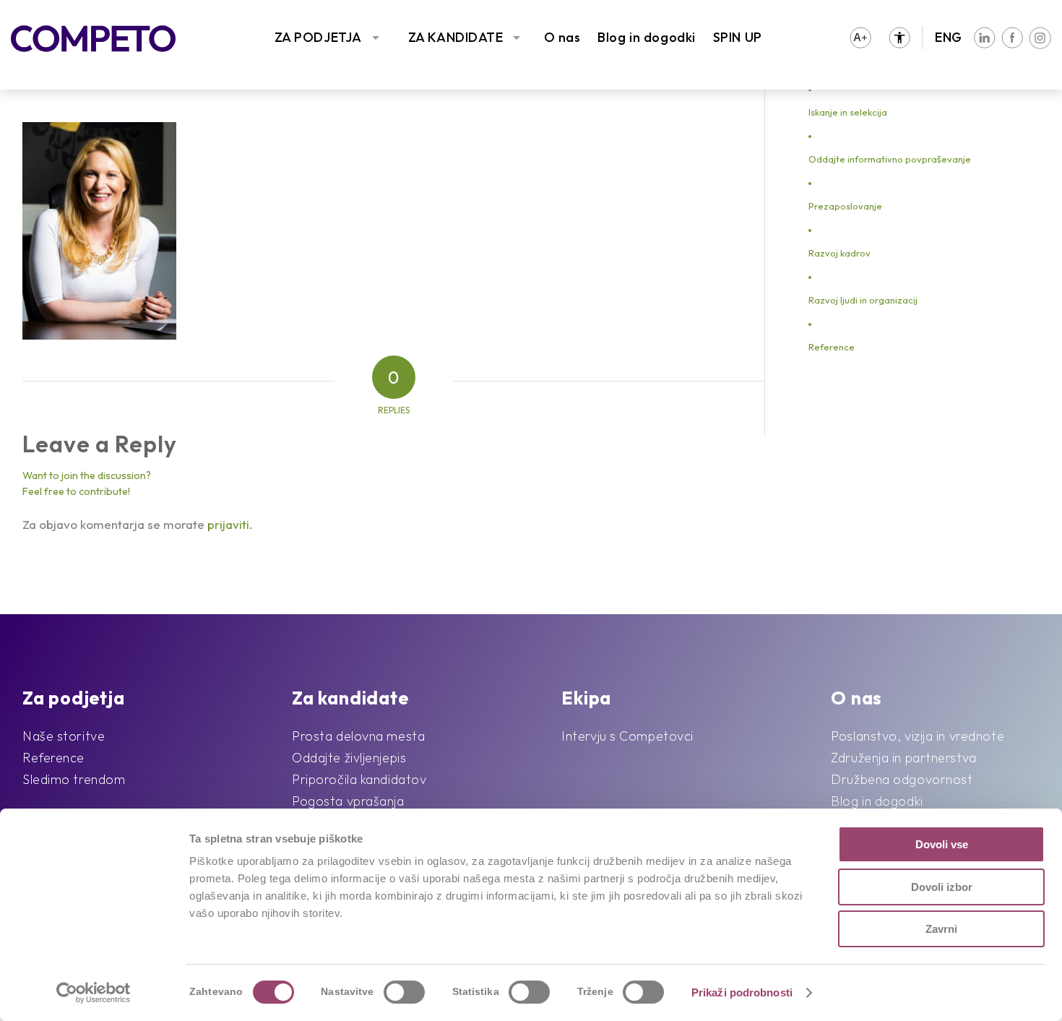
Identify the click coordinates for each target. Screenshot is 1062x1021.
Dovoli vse (941, 844)
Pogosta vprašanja (348, 801)
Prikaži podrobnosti (742, 992)
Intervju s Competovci (627, 736)
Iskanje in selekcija (847, 112)
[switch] (404, 992)
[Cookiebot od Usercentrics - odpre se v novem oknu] (93, 993)
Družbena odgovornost (901, 779)
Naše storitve (63, 736)
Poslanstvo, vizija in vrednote (917, 736)
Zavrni (941, 929)
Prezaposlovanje (845, 206)
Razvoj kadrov (839, 253)
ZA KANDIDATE (456, 37)
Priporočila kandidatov (359, 779)
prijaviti (228, 524)
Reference (831, 347)
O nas (562, 37)
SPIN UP (737, 37)
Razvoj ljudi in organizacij (863, 300)
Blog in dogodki (646, 37)
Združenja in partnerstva (903, 757)
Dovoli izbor (941, 887)
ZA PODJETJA (318, 37)
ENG (948, 37)
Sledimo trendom (73, 779)
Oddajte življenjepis (349, 757)
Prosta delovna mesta (358, 736)
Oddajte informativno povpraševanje (889, 159)
